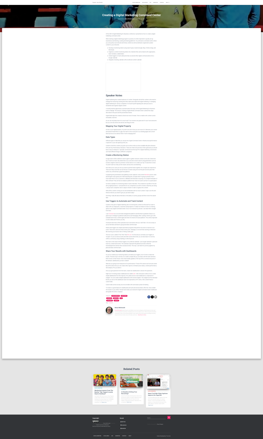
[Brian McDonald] (109, 310)
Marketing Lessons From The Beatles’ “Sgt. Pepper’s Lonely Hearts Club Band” (104, 392)
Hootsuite (111, 213)
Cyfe (134, 273)
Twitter (123, 421)
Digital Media (124, 295)
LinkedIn (124, 428)
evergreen (109, 298)
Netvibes (147, 174)
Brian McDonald (118, 310)
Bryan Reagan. (160, 424)
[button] (169, 2)
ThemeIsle (168, 436)
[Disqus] (131, 336)
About (167, 2)
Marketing (155, 2)
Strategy (162, 2)
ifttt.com (129, 234)
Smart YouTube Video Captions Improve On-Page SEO (158, 394)
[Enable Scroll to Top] (260, 436)
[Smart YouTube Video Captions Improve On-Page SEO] (158, 381)
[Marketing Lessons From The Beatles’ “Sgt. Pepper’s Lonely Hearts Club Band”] (104, 380)
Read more (104, 402)
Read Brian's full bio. (142, 314)
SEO (150, 2)
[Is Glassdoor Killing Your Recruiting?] (131, 380)
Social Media (145, 2)
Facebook (124, 425)
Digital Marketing (136, 2)
